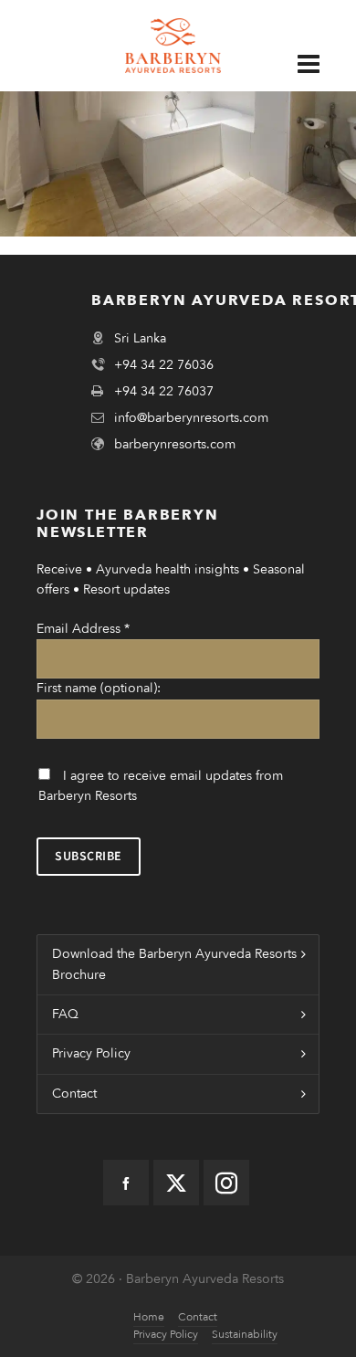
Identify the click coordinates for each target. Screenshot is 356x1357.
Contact (74, 1093)
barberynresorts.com (175, 444)
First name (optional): (99, 688)
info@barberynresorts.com (191, 417)
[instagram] (226, 1182)
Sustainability (244, 1334)
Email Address (83, 628)
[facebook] (126, 1182)
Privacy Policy (91, 1053)
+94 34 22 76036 (164, 364)
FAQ (65, 1014)
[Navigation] (318, 63)
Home (148, 1317)
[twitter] (176, 1182)
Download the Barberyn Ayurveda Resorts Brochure (174, 964)
